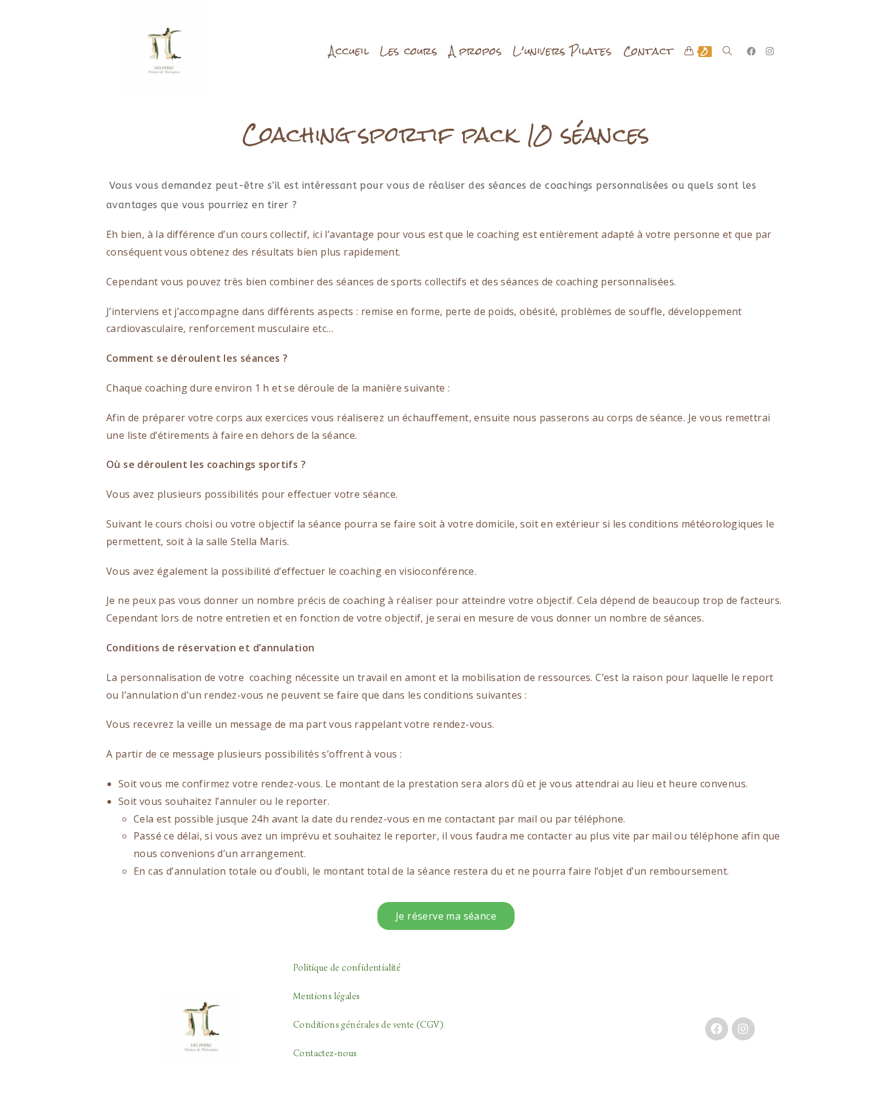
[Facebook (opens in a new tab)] (751, 51)
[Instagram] (743, 1028)
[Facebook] (716, 1028)
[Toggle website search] (727, 51)
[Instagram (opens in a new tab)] (770, 51)
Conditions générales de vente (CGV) (368, 1024)
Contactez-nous (325, 1053)
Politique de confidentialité (346, 967)
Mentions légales (326, 996)
